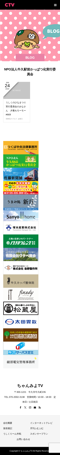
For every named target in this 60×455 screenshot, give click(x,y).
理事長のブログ (11, 119)
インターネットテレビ (41, 423)
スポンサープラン (39, 433)
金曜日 (20, 119)
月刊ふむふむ (37, 428)
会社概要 (7, 423)
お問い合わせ (23, 439)
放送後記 (7, 428)
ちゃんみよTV (30, 385)
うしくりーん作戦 (12, 433)
